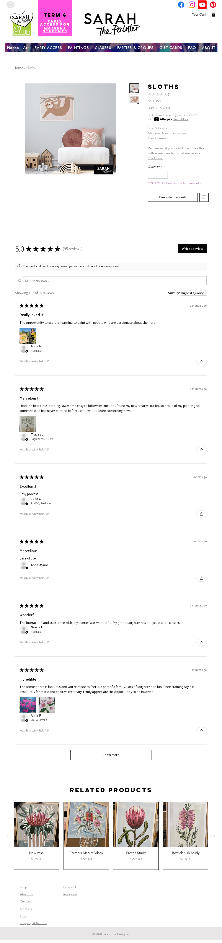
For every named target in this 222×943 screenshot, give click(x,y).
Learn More (180, 119)
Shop (23, 887)
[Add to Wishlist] (204, 197)
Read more (155, 158)
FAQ (23, 916)
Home (18, 68)
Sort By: (174, 293)
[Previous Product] (7, 836)
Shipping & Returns (33, 923)
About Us (26, 894)
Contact (25, 901)
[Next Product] (214, 836)
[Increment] (164, 175)
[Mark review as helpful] (201, 361)
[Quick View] (36, 824)
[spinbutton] (158, 175)
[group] (111, 836)
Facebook (70, 887)
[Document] (11, 4)
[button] (213, 14)
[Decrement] (151, 175)
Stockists (26, 909)
